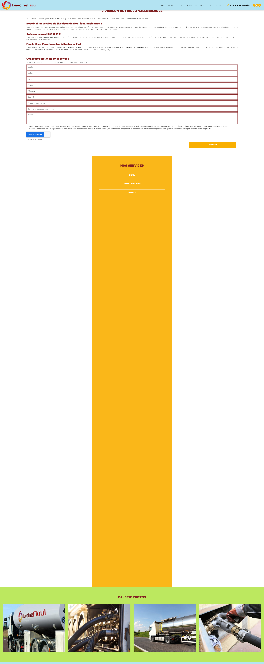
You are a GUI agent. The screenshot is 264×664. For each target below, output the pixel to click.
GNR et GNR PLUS (132, 183)
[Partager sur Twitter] (257, 5)
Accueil (161, 5)
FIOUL (132, 175)
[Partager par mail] (259, 5)
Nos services (192, 5)
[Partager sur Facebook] (254, 5)
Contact (218, 5)
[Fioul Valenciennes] (34, 628)
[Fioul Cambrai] (230, 628)
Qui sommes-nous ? (175, 5)
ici (209, 129)
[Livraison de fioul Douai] (99, 628)
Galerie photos (205, 5)
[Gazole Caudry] (165, 628)
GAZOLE (132, 192)
